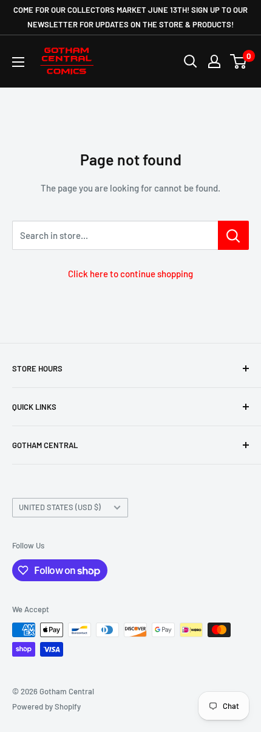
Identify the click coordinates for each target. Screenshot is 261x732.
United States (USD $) (60, 507)
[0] (238, 61)
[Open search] (190, 61)
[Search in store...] (233, 235)
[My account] (214, 61)
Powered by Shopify (46, 706)
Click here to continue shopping (130, 273)
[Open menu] (18, 62)
